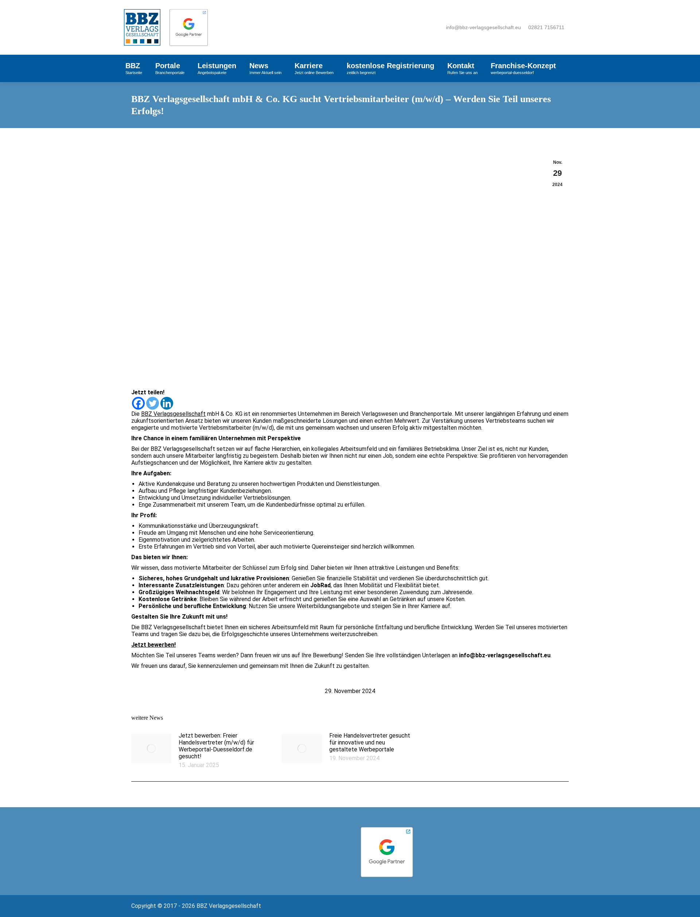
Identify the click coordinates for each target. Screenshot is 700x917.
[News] (179, 838)
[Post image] (151, 748)
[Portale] (179, 831)
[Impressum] (179, 845)
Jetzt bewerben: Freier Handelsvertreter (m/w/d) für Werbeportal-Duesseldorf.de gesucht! (216, 746)
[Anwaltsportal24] (293, 827)
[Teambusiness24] (293, 845)
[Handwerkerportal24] (293, 838)
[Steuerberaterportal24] (293, 842)
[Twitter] (152, 403)
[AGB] (179, 849)
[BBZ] (179, 827)
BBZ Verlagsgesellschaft (173, 413)
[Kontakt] (179, 842)
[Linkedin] (166, 403)
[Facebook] (138, 403)
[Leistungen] (179, 834)
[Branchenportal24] (293, 834)
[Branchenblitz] (293, 831)
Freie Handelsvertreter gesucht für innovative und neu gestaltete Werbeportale (369, 742)
